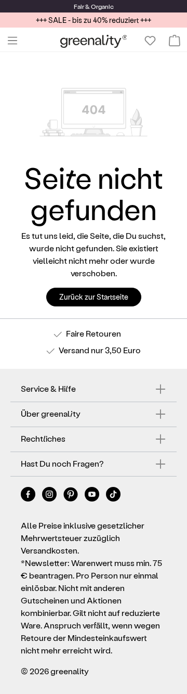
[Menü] (12, 40)
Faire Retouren (93, 333)
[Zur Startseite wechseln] (93, 40)
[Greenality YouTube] (93, 496)
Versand (74, 350)
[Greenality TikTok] (113, 496)
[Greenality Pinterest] (71, 496)
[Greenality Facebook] (29, 496)
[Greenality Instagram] (50, 496)
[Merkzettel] (150, 40)
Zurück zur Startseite (93, 296)
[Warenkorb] (174, 40)
